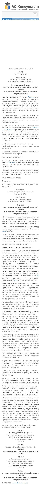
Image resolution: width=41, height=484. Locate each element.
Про (38, 276)
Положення (32, 97)
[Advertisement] (20, 46)
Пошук (8, 19)
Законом (12, 162)
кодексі (4, 231)
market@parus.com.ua (20, 483)
